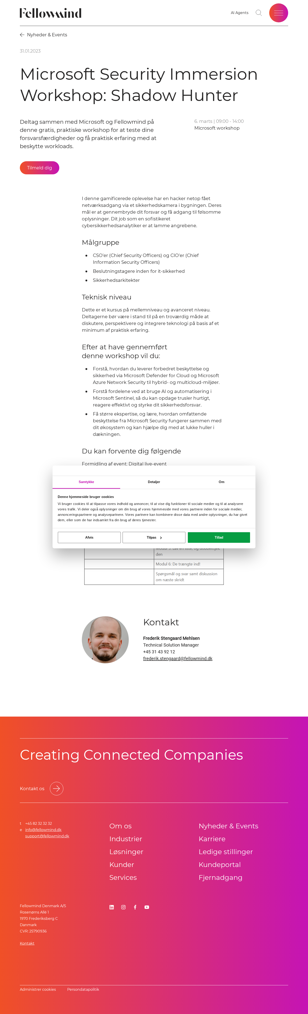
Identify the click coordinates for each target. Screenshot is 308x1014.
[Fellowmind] (52, 13)
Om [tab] (221, 482)
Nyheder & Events (228, 826)
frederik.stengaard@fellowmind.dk (177, 658)
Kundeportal (220, 864)
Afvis (89, 537)
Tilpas (151, 537)
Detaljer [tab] (154, 482)
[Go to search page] (259, 13)
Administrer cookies (38, 989)
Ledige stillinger (226, 852)
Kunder (121, 864)
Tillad (219, 537)
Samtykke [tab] (86, 482)
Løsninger (126, 852)
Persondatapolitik (83, 989)
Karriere (212, 839)
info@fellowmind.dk (43, 830)
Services (123, 877)
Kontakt (27, 943)
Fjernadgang (221, 877)
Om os (120, 826)
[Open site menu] (278, 12)
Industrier (125, 839)
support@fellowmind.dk (47, 836)
